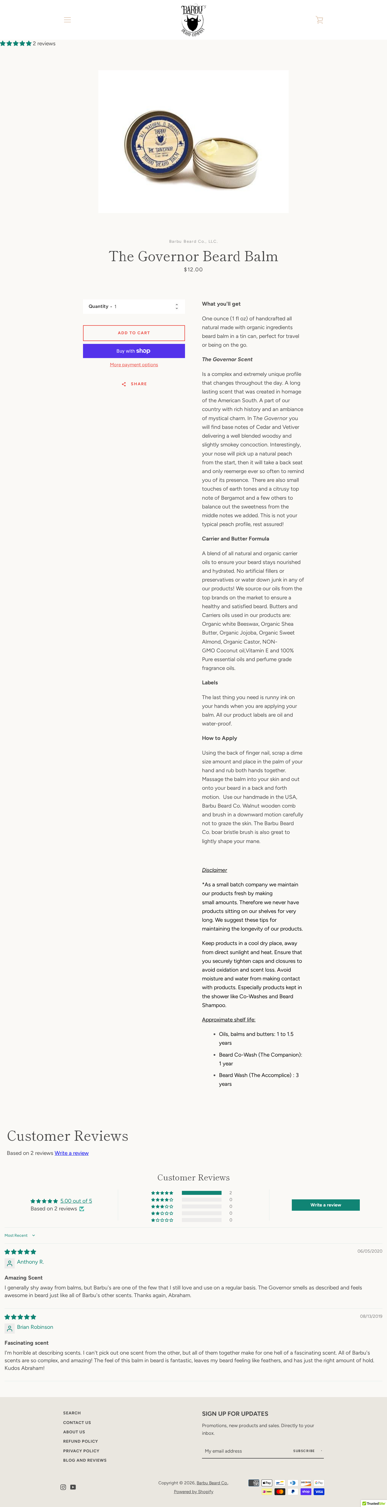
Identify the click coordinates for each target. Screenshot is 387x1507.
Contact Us (77, 1422)
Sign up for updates (235, 1413)
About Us (74, 1431)
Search (72, 1413)
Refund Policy (80, 1441)
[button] (16, 43)
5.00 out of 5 (76, 1201)
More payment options (134, 364)
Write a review (72, 1153)
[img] (20, 1252)
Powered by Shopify (193, 1491)
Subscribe (304, 1451)
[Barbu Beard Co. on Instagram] (63, 1486)
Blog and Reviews (85, 1460)
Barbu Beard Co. (212, 1482)
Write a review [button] (326, 1205)
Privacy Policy (81, 1450)
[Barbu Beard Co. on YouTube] (73, 1486)
